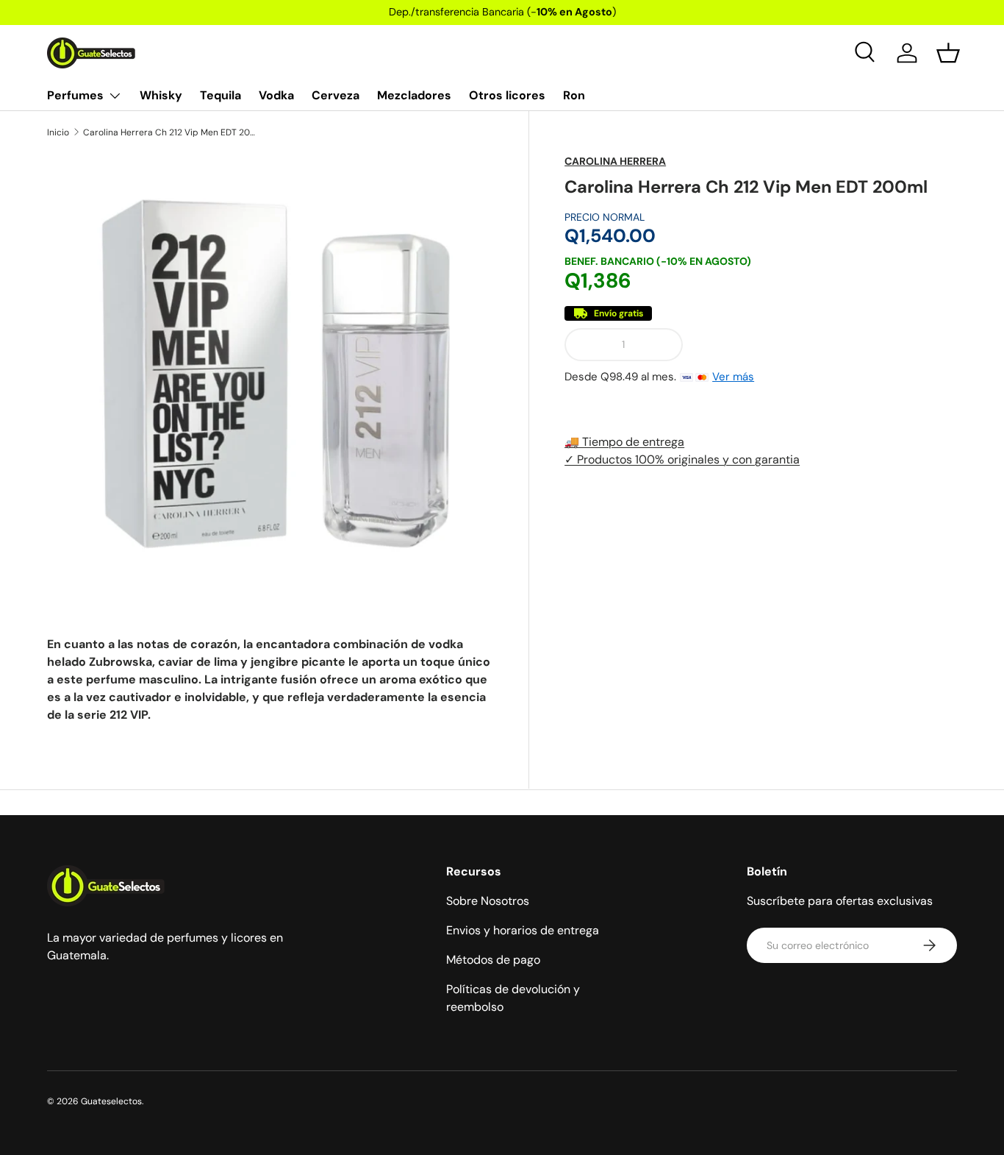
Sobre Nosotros (487, 901)
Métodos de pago (493, 959)
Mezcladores (414, 95)
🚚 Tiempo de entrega (624, 441)
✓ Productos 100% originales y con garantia (682, 459)
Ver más (733, 376)
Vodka (276, 95)
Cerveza (335, 95)
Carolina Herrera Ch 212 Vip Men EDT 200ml (171, 132)
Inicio (58, 132)
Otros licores (507, 95)
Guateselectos (111, 1101)
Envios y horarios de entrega (522, 930)
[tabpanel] (270, 680)
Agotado (825, 344)
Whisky (161, 95)
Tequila (220, 95)
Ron (574, 95)
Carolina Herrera (615, 161)
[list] (270, 377)
